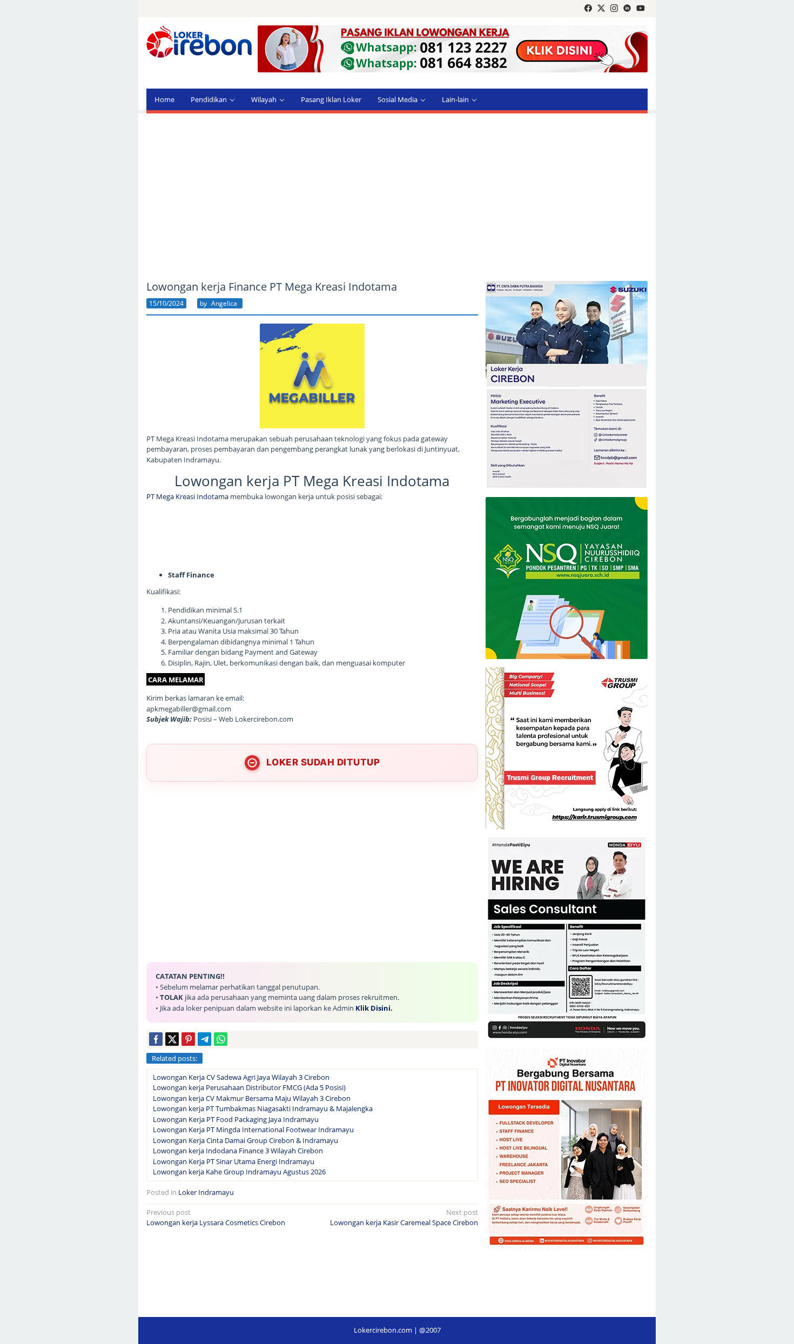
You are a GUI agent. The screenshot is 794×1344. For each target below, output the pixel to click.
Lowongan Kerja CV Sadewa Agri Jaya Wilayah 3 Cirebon (241, 1077)
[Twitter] (601, 8)
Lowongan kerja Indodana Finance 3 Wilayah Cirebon (238, 1150)
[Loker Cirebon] (199, 43)
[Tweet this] (172, 1039)
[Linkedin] (627, 8)
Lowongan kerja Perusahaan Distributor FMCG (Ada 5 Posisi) (249, 1087)
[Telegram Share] (204, 1039)
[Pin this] (188, 1039)
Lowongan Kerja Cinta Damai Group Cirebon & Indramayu (245, 1140)
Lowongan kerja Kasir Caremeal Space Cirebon (404, 1217)
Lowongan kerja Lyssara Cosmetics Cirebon (215, 1217)
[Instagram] (614, 8)
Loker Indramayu (206, 1192)
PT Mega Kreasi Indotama (187, 496)
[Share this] (156, 1039)
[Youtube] (641, 8)
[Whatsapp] (220, 1039)
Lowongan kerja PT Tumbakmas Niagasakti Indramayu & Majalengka (263, 1108)
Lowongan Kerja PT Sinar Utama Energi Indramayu (233, 1161)
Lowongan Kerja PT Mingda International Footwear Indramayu (253, 1129)
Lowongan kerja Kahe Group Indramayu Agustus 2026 (239, 1172)
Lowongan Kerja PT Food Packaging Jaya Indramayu (236, 1119)
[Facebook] (588, 8)
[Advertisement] (397, 197)
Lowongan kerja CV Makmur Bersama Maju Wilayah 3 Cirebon (252, 1098)
